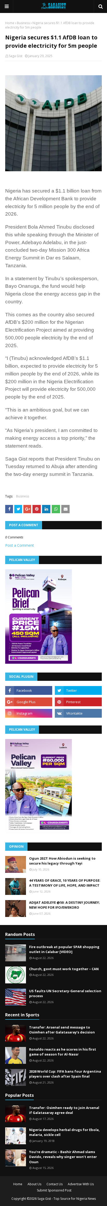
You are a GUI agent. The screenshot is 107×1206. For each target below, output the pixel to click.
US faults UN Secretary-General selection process (65, 993)
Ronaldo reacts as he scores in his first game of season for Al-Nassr (62, 1052)
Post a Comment (19, 545)
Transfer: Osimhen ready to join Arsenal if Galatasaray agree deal (64, 1110)
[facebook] (28, 690)
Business (23, 23)
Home (9, 23)
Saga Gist (15, 56)
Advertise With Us (81, 1184)
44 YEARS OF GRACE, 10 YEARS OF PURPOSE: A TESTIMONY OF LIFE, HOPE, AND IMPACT (65, 883)
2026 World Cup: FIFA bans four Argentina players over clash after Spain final (65, 1074)
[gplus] (28, 701)
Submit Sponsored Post (54, 1190)
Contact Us (54, 1184)
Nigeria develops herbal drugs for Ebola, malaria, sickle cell (64, 1132)
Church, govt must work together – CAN (64, 969)
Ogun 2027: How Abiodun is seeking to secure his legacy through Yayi (62, 861)
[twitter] (78, 690)
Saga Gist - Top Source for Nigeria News (66, 1198)
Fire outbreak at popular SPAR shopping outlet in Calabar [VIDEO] (64, 949)
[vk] (78, 713)
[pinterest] (78, 701)
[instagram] (28, 713)
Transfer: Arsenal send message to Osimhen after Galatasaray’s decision (62, 1030)
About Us (34, 1184)
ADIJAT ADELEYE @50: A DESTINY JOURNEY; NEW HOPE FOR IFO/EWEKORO (64, 905)
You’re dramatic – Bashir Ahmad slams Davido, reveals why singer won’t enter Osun (63, 1156)
